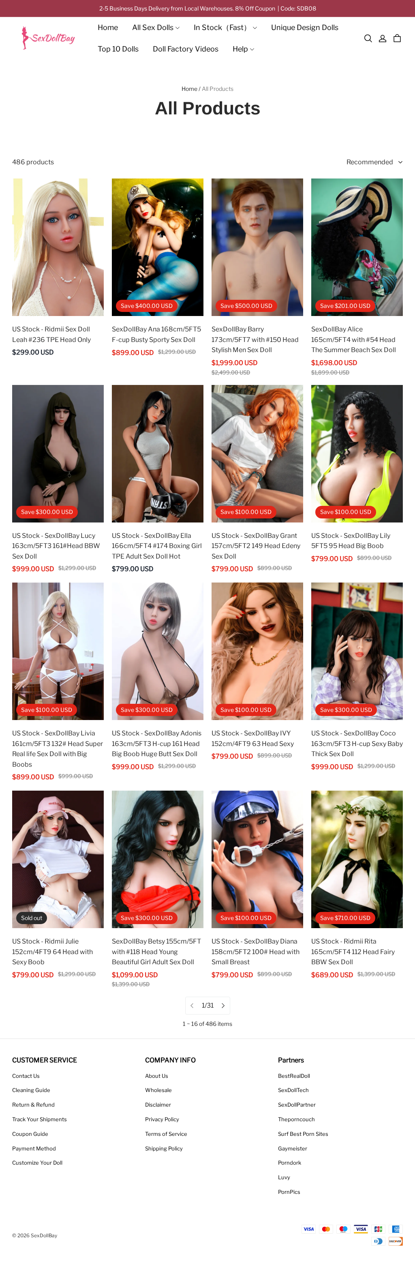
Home (108, 27)
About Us (156, 1076)
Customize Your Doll (37, 1162)
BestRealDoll (294, 1076)
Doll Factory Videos (185, 49)
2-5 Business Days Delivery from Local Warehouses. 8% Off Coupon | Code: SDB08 (207, 8)
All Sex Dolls (152, 27)
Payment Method (34, 1148)
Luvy (284, 1177)
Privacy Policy (162, 1119)
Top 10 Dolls (118, 49)
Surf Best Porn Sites (303, 1134)
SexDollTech (293, 1090)
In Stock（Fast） (222, 27)
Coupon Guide (30, 1134)
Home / (191, 88)
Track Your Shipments (39, 1119)
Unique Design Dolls (304, 27)
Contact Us (26, 1076)
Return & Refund (33, 1104)
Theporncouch (296, 1119)
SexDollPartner (297, 1104)
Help (240, 49)
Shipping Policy (164, 1148)
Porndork (289, 1162)
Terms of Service (166, 1134)
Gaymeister (292, 1148)
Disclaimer (158, 1104)
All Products (217, 88)
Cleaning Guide (31, 1090)
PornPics (289, 1192)
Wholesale (158, 1090)
